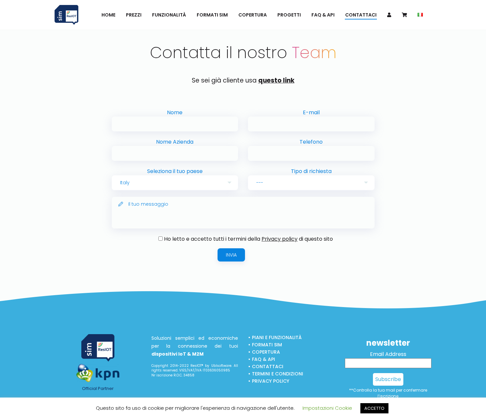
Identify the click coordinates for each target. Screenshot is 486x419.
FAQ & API (263, 359)
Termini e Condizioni (277, 374)
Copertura (266, 352)
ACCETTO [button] (374, 408)
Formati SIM (267, 345)
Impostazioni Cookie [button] (327, 407)
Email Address (388, 354)
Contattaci (267, 366)
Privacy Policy (270, 381)
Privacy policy (280, 239)
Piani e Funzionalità (277, 337)
